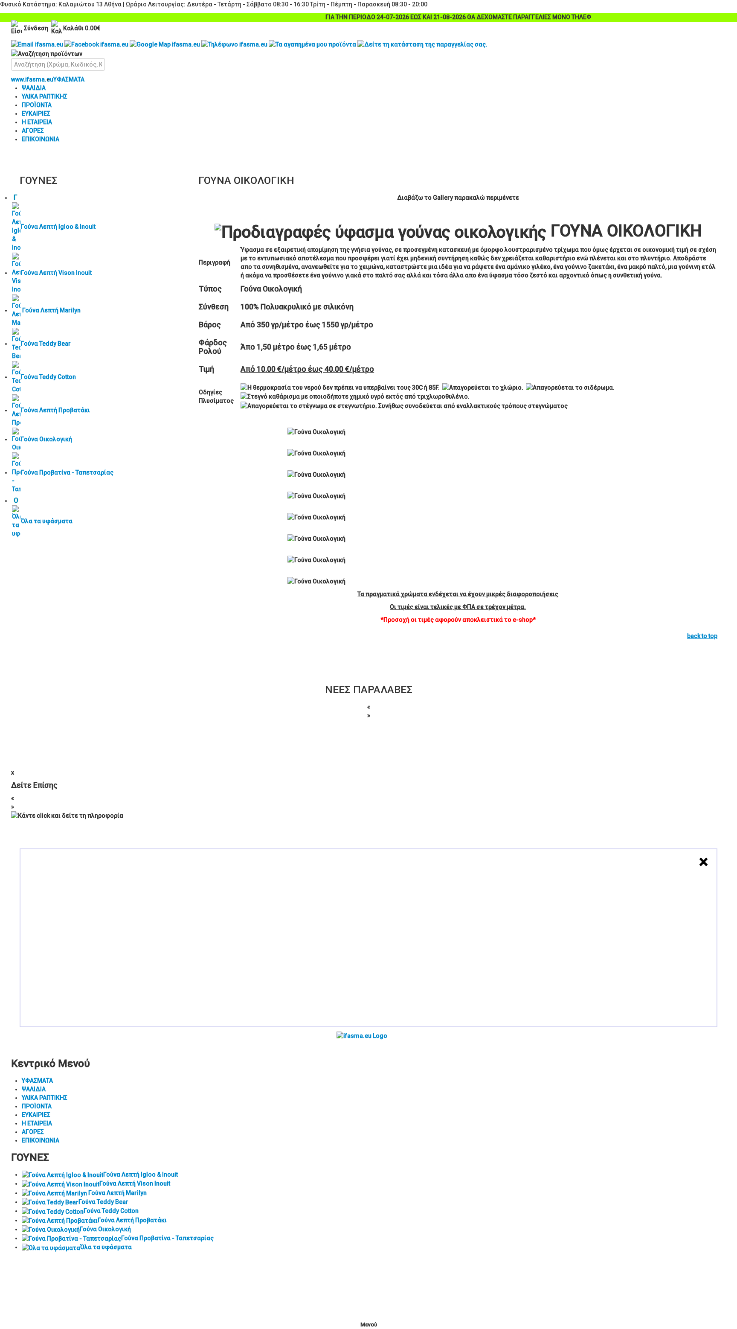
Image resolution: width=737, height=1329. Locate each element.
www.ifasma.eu (32, 79)
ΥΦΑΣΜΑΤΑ (68, 79)
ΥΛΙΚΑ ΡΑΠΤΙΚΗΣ (44, 96)
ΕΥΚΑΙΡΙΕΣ (36, 113)
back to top (702, 635)
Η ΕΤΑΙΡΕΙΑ (37, 122)
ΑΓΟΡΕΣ (33, 130)
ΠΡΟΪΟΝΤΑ (37, 105)
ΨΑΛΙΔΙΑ (34, 88)
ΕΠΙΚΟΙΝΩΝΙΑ (40, 139)
